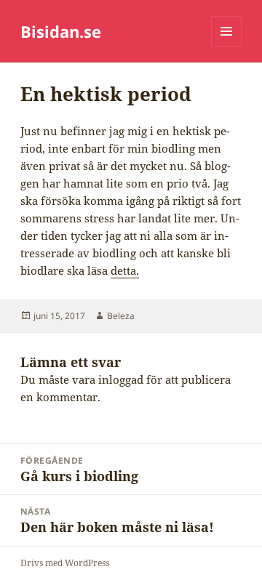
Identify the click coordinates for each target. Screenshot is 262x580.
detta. (125, 270)
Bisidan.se (60, 31)
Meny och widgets (227, 46)
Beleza (121, 316)
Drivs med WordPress (64, 563)
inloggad (120, 379)
